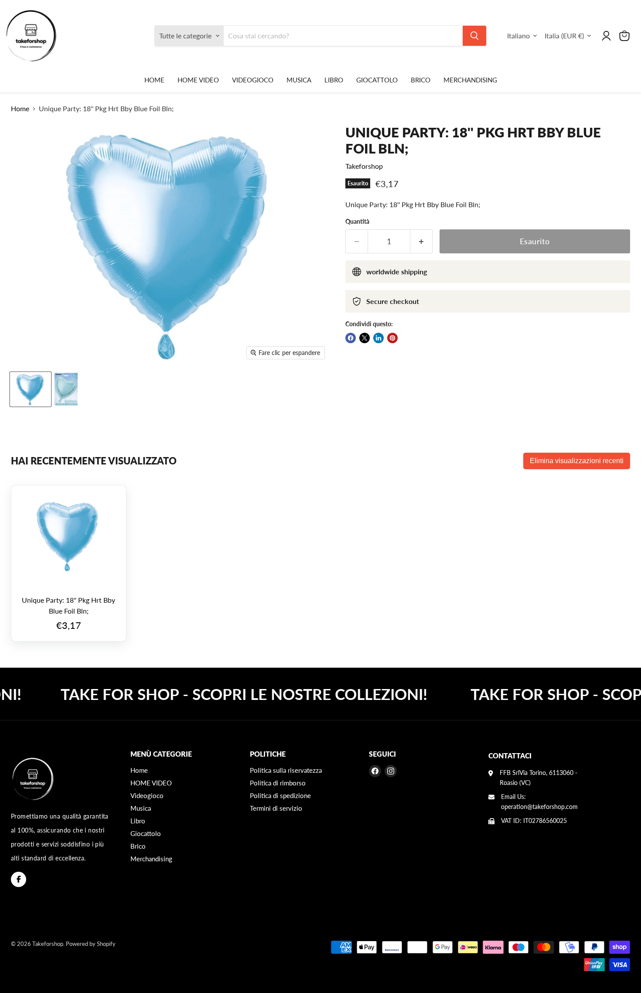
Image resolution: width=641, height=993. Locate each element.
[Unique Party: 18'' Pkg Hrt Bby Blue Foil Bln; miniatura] (30, 389)
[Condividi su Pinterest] (392, 338)
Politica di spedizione (280, 795)
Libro (333, 80)
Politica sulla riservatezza (286, 770)
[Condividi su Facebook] (350, 338)
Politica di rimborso (278, 783)
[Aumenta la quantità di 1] (421, 241)
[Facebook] (18, 879)
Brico (420, 80)
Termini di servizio (276, 808)
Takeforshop (364, 166)
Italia (564, 35)
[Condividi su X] (364, 338)
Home (154, 80)
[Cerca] (474, 36)
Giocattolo (377, 80)
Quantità (357, 221)
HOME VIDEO (198, 80)
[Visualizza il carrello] (624, 35)
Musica (298, 80)
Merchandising (470, 80)
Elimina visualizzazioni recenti (577, 460)
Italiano (518, 35)
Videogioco (252, 80)
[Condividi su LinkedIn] (378, 338)
